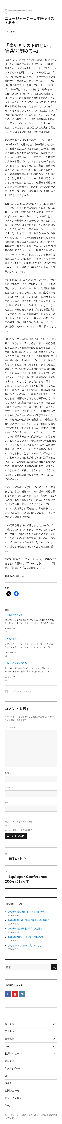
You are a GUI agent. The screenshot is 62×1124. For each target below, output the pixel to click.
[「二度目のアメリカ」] (29, 623)
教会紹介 (9, 1023)
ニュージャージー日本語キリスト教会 (21, 1115)
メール (9, 787)
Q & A (8, 1083)
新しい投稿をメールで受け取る (18, 830)
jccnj (11, 691)
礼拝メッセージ (13, 1053)
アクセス (9, 1031)
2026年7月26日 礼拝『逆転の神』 (27, 937)
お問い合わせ (12, 1090)
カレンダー (11, 1060)
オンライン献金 (13, 1097)
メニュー (10, 31)
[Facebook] (8, 994)
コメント (10, 727)
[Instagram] (22, 994)
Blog (7, 1046)
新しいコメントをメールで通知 (18, 821)
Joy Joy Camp (13, 1068)
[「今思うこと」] (29, 647)
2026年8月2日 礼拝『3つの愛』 (25, 928)
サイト (8, 802)
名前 (8, 773)
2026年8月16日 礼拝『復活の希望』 (28, 911)
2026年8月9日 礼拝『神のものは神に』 (29, 920)
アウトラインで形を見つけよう (25, 945)
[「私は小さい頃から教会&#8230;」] (29, 671)
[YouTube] (15, 994)
